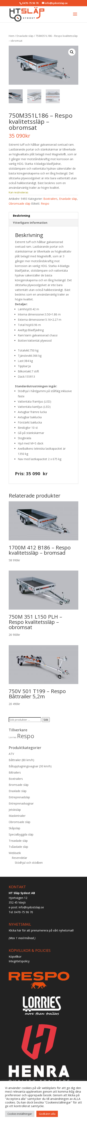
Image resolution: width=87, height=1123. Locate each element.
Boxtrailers (50, 199)
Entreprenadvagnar (21, 803)
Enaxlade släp (25, 36)
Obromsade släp (19, 203)
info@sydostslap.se (31, 907)
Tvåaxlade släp (18, 847)
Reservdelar (19, 858)
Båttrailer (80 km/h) (21, 760)
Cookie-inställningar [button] (19, 1114)
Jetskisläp (15, 810)
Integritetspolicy (19, 961)
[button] (71, 52)
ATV (11, 754)
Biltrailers (15, 772)
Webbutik (15, 853)
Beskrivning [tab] (21, 215)
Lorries (12, 737)
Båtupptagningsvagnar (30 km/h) (30, 766)
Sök (46, 719)
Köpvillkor (15, 956)
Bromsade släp (19, 785)
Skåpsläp (14, 828)
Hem (11, 36)
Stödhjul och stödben (29, 862)
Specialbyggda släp (21, 834)
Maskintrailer (17, 816)
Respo (45, 203)
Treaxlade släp (18, 841)
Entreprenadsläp (19, 797)
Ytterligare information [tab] (30, 223)
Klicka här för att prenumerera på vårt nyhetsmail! (41, 930)
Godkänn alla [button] (47, 1114)
